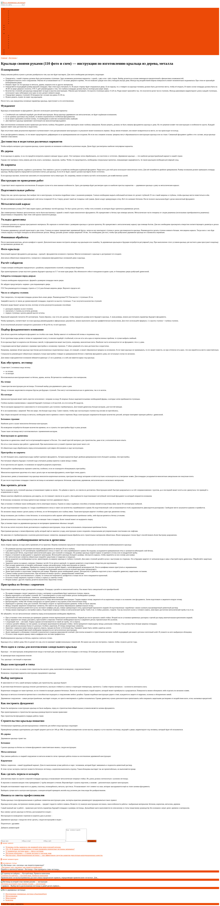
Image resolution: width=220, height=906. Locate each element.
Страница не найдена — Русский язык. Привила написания (24, 876)
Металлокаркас (16, 11)
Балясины (14, 23)
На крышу (14, 19)
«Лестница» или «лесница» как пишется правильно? (21, 867)
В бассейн (14, 21)
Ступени (9, 27)
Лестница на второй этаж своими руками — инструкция (23, 884)
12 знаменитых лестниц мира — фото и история (24, 851)
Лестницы (10, 9)
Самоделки (10, 25)
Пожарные (14, 15)
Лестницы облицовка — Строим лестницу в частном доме (28, 853)
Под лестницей (16, 17)
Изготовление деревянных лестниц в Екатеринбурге (26, 894)
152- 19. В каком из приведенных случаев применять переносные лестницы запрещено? (40, 849)
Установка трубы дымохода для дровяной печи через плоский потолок (33, 847)
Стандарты (10, 29)
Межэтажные (15, 13)
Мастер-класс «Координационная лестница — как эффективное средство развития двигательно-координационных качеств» (54, 855)
